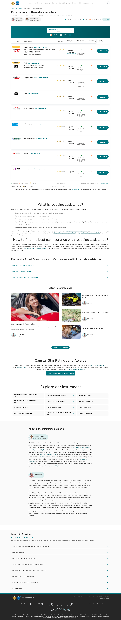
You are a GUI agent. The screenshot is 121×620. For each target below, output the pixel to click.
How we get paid (47, 603)
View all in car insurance (60, 347)
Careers (82, 603)
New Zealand (60, 605)
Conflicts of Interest (66, 603)
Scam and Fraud (75, 603)
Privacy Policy (20, 603)
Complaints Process (69, 605)
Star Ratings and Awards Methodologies (95, 603)
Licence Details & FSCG (36, 603)
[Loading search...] (108, 3)
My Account (25, 597)
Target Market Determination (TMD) (89, 233)
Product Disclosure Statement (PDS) (65, 233)
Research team (21, 367)
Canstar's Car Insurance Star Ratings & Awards (60, 373)
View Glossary (104, 183)
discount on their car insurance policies (35, 248)
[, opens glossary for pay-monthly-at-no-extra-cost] (91, 50)
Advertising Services (51, 605)
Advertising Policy (56, 603)
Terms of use (27, 603)
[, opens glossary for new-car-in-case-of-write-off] (81, 50)
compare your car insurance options (76, 231)
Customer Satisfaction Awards (76, 369)
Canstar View (31, 597)
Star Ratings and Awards (97, 365)
